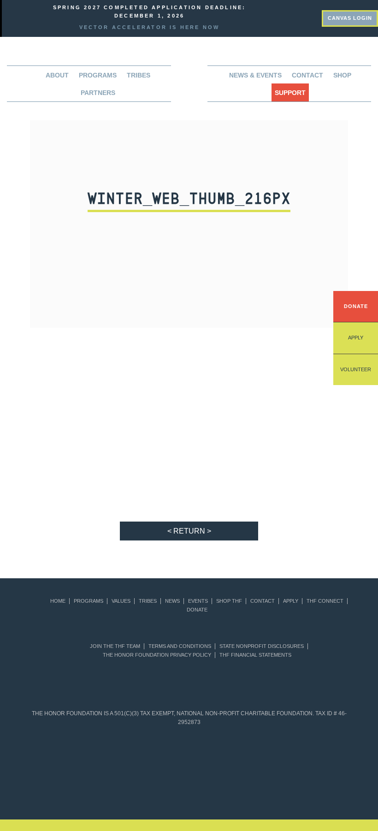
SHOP (342, 75)
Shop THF (229, 601)
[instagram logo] (314, 17)
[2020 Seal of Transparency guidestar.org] (110, 752)
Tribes (138, 75)
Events (198, 601)
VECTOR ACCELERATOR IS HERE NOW (149, 27)
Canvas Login (350, 18)
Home (57, 601)
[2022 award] (189, 789)
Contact (307, 75)
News (172, 601)
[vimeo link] (267, 17)
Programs (88, 601)
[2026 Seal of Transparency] (332, 752)
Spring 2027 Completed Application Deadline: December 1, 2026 (149, 11)
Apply (355, 337)
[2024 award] (299, 789)
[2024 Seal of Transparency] (269, 752)
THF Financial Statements (255, 655)
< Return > (189, 531)
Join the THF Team (115, 646)
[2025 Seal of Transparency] (300, 752)
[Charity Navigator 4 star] (173, 752)
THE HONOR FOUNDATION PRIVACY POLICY (157, 655)
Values (121, 601)
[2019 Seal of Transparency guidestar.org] (78, 752)
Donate (356, 306)
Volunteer (355, 369)
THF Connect (325, 601)
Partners (98, 92)
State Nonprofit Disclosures (261, 646)
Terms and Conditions (179, 646)
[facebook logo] (298, 17)
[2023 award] (244, 789)
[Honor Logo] (189, 78)
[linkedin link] (282, 17)
